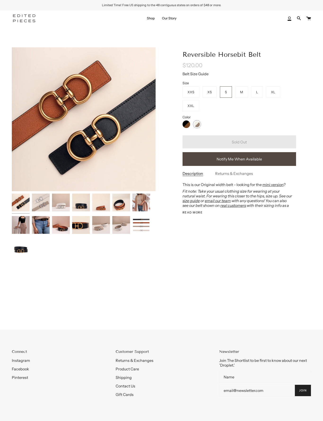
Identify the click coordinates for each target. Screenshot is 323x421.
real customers (233, 205)
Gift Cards (125, 394)
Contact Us (125, 386)
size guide (191, 200)
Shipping (124, 377)
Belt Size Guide (196, 73)
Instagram (21, 360)
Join (303, 390)
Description (193, 173)
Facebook (20, 369)
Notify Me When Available (239, 159)
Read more (193, 212)
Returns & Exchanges (234, 173)
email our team (218, 200)
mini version (273, 184)
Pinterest (20, 377)
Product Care (127, 369)
